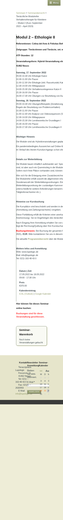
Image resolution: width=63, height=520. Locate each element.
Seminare (20, 13)
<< (41, 371)
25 (45, 391)
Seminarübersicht (36, 13)
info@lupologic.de (23, 393)
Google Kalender (43, 294)
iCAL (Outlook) (26, 294)
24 (41, 391)
